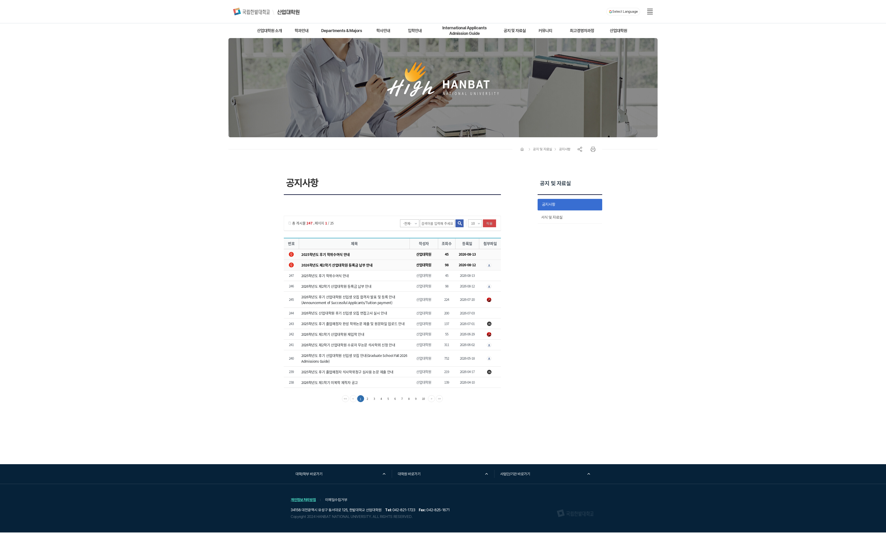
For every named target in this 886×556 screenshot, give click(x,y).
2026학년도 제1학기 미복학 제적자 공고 (329, 382)
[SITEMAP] (650, 12)
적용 (489, 223)
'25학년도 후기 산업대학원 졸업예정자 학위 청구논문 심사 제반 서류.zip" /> (490, 372)
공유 (580, 149)
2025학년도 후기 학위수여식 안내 (325, 254)
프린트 (593, 149)
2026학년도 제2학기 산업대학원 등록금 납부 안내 (337, 265)
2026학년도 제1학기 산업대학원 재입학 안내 (332, 334)
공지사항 (565, 149)
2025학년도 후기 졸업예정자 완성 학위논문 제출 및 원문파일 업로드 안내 (353, 323)
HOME (522, 149)
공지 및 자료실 (542, 149)
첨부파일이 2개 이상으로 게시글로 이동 (490, 265)
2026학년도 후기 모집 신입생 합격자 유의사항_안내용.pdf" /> (490, 300)
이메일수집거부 (336, 500)
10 (423, 399)
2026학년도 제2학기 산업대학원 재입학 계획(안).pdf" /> (490, 334)
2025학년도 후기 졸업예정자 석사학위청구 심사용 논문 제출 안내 (347, 371)
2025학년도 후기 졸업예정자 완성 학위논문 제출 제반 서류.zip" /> (490, 324)
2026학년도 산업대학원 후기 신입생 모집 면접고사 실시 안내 (344, 313)
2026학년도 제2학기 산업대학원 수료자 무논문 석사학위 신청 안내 (348, 344)
